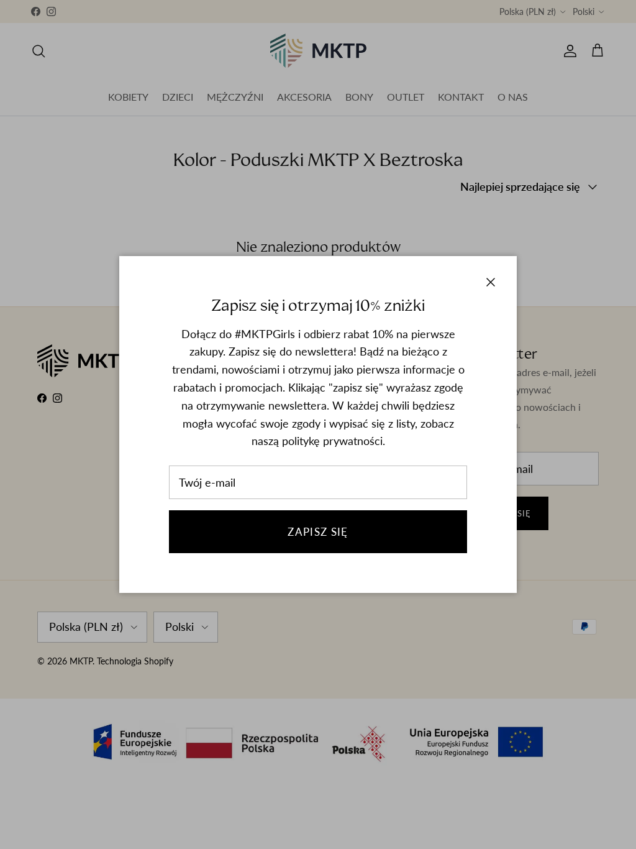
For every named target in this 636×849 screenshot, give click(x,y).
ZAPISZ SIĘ (318, 531)
